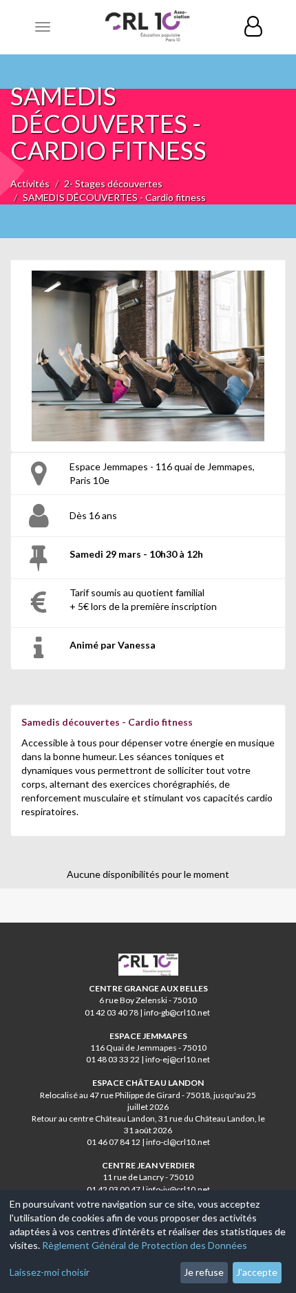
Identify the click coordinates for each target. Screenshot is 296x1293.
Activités (30, 183)
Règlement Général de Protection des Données (144, 1245)
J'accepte (256, 1272)
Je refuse (204, 1272)
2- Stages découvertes (113, 183)
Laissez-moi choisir (49, 1272)
